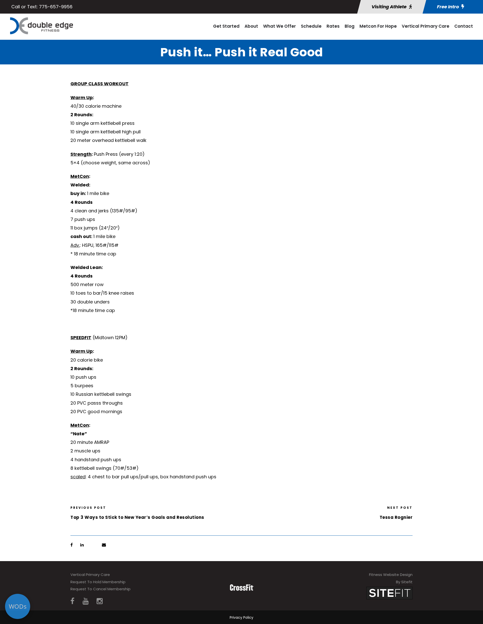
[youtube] (86, 601)
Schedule (311, 26)
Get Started (226, 26)
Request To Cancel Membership (100, 589)
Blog (349, 26)
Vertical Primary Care (425, 26)
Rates (333, 26)
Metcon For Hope (378, 26)
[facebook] (72, 601)
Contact (463, 26)
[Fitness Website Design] (389, 592)
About (251, 26)
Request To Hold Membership (98, 581)
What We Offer (279, 26)
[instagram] (100, 601)
